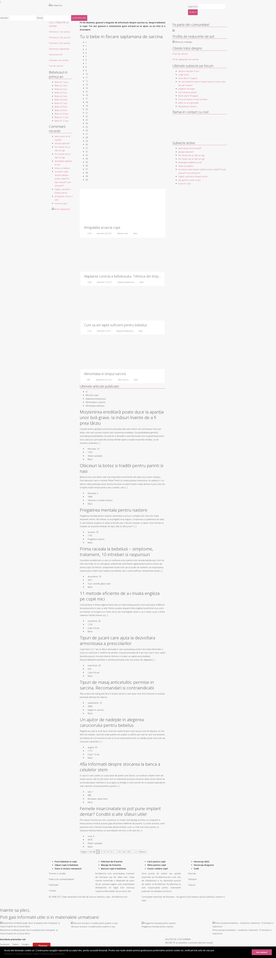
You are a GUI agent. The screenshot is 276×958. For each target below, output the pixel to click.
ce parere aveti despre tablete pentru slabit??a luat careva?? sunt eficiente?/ (63, 178)
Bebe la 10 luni (61, 113)
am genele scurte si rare (189, 180)
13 (87, 84)
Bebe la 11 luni (61, 117)
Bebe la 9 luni (61, 110)
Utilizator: (4, 18)
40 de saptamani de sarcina (185, 59)
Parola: (40, 18)
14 (87, 88)
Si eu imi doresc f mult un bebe (192, 99)
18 (87, 102)
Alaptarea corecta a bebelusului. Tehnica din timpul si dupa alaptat (134, 276)
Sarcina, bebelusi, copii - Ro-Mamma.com (108, 896)
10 (87, 74)
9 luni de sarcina (180, 53)
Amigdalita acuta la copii (102, 227)
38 (87, 172)
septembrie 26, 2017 (104, 380)
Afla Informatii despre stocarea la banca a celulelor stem (120, 767)
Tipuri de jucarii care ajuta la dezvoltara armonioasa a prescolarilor (117, 640)
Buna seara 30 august (188, 95)
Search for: (193, 6)
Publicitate (54, 884)
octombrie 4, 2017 (104, 331)
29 (87, 141)
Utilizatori (192, 879)
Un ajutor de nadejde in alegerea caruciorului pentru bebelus (112, 722)
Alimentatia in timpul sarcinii (105, 373)
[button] (65, 954)
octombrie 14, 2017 (104, 282)
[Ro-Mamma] (55, 5)
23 (87, 120)
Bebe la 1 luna (61, 82)
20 (87, 109)
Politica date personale (53, 954)
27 (87, 134)
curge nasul (183, 74)
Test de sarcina (56, 65)
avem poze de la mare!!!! (189, 148)
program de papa (186, 88)
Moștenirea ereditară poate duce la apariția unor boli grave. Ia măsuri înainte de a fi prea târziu (122, 417)
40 (87, 179)
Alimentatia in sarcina (95, 402)
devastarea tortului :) (187, 106)
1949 (89, 282)
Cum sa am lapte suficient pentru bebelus (115, 325)
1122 (89, 331)
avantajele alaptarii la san (190, 162)
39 (87, 176)
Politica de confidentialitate (61, 879)
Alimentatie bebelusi (95, 405)
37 (87, 169)
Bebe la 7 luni (61, 103)
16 (87, 95)
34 (87, 158)
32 (87, 151)
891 (88, 380)
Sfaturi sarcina (123, 380)
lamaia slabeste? (62, 143)
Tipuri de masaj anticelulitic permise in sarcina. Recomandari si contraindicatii (117, 685)
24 (87, 123)
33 (87, 155)
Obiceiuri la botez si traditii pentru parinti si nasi (121, 468)
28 (87, 137)
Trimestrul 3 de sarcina (59, 43)
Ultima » (142, 851)
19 (87, 105)
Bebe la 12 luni (61, 120)
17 (87, 98)
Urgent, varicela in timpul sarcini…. (193, 176)
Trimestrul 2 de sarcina (59, 37)
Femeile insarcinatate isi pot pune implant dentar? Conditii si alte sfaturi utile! (120, 811)
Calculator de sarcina (58, 60)
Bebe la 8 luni (61, 106)
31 (87, 148)
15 (87, 91)
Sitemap (192, 873)
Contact (52, 890)
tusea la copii (61, 203)
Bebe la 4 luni (61, 92)
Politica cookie (31, 954)
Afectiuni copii (122, 233)
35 (87, 162)
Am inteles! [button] (261, 952)
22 (87, 116)
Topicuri (191, 884)
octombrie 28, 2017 (104, 233)
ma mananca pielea (187, 92)
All (87, 391)
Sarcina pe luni (55, 54)
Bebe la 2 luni (61, 85)
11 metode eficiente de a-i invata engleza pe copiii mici (120, 596)
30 (87, 144)
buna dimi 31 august (187, 78)
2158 (89, 233)
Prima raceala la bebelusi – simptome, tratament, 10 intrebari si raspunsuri (116, 551)
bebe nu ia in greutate (188, 102)
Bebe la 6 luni (61, 99)
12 (87, 81)
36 (87, 165)
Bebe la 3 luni (61, 89)
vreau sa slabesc (62, 168)
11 (87, 77)
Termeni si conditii (13, 954)
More (135, 233)
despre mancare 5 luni (188, 71)
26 (87, 130)
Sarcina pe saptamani (59, 48)
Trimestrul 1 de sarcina (59, 31)
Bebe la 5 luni (61, 96)
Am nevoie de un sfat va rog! (191, 155)
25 (87, 127)
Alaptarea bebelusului (125, 282)
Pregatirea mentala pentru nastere (113, 510)
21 (87, 112)
